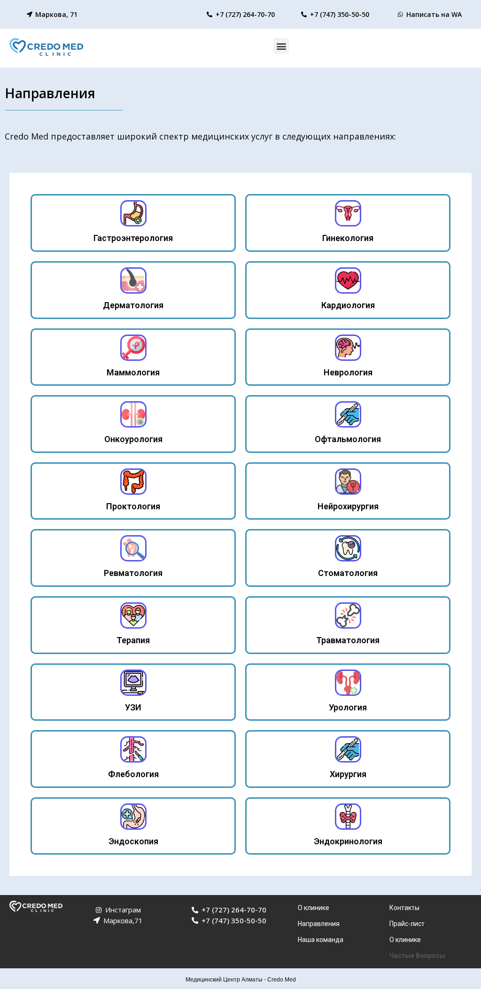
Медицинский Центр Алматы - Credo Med (241, 979)
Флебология (133, 774)
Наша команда (320, 939)
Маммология (133, 372)
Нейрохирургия (348, 506)
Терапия (133, 640)
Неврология (348, 372)
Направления (319, 923)
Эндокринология (348, 841)
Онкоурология (133, 439)
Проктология (133, 506)
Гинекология (347, 238)
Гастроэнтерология (133, 238)
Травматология (348, 640)
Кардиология (348, 305)
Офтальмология (348, 439)
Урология (348, 707)
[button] (281, 46)
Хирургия (348, 774)
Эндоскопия (133, 841)
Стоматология (348, 573)
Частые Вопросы (417, 955)
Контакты (404, 907)
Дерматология (133, 305)
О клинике (313, 907)
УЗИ (133, 707)
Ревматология (133, 573)
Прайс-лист (407, 923)
